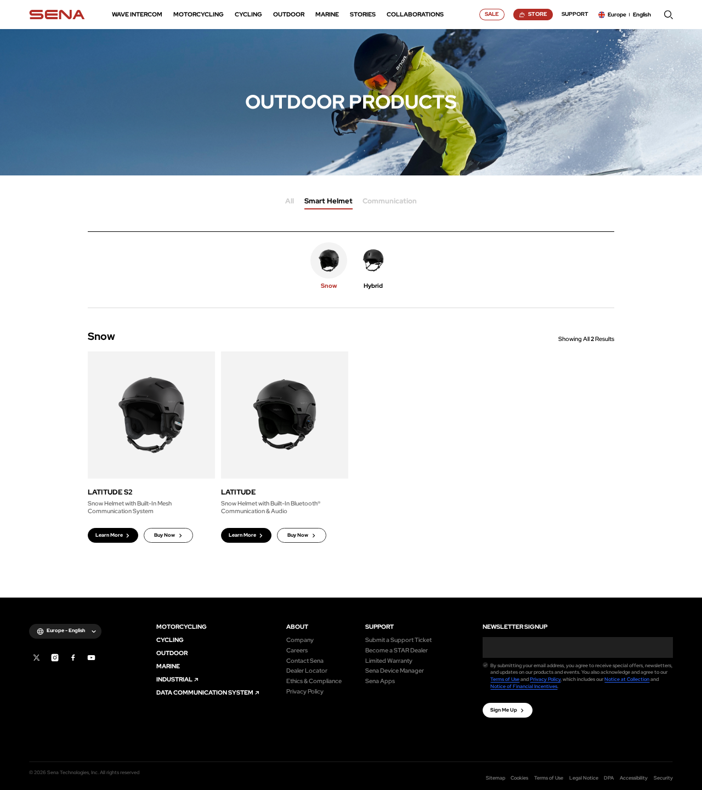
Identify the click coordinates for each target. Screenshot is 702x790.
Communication (390, 201)
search (668, 14)
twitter (36, 657)
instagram (55, 657)
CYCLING (170, 640)
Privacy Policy (305, 692)
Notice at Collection (626, 679)
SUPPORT (379, 627)
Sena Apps (380, 681)
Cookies (519, 778)
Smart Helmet (328, 201)
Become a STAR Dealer (396, 650)
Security (663, 778)
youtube (91, 657)
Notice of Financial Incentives (523, 686)
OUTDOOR (172, 653)
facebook (73, 657)
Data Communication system (204, 693)
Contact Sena (305, 661)
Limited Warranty (388, 661)
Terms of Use (504, 679)
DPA (609, 778)
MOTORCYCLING (181, 627)
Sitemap (495, 778)
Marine (168, 666)
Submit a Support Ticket (398, 640)
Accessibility (634, 778)
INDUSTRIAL (174, 680)
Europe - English (66, 630)
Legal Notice (583, 778)
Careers (297, 650)
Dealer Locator (306, 671)
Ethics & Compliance (314, 681)
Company (300, 640)
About (297, 627)
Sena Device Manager (394, 671)
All (289, 201)
